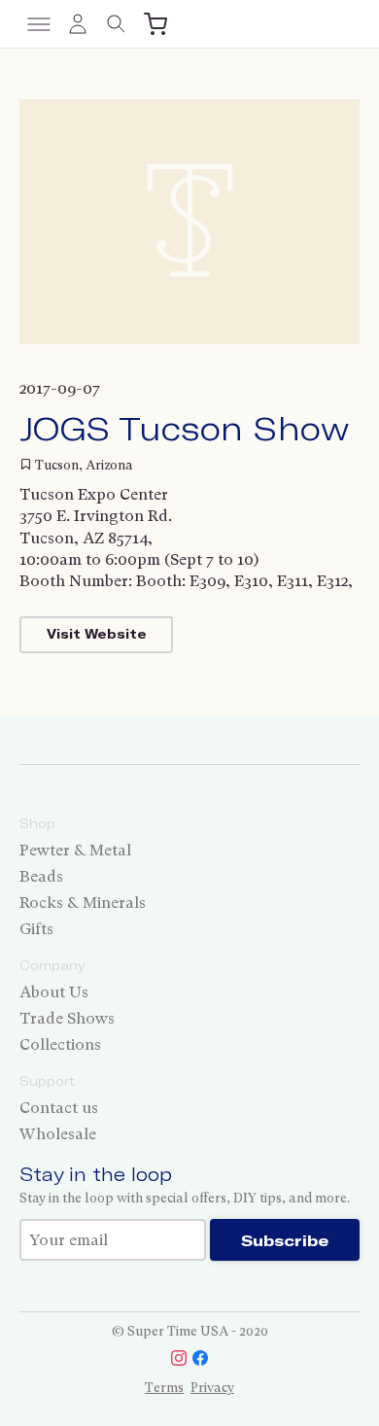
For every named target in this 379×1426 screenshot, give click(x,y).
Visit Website (97, 634)
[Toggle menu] (38, 24)
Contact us (58, 1107)
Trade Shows (67, 1018)
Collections (60, 1044)
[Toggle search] (116, 24)
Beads (41, 876)
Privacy (212, 1387)
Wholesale (57, 1134)
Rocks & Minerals (82, 902)
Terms (164, 1387)
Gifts (36, 929)
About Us (53, 992)
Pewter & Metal (75, 850)
